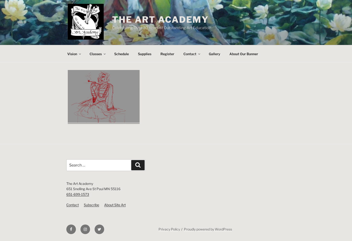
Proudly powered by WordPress (208, 229)
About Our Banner (243, 54)
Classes (96, 54)
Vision (72, 54)
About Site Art (115, 205)
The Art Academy (160, 19)
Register (167, 54)
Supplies (144, 54)
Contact (189, 54)
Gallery (214, 54)
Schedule (121, 54)
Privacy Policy (169, 229)
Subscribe (91, 205)
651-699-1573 (77, 194)
